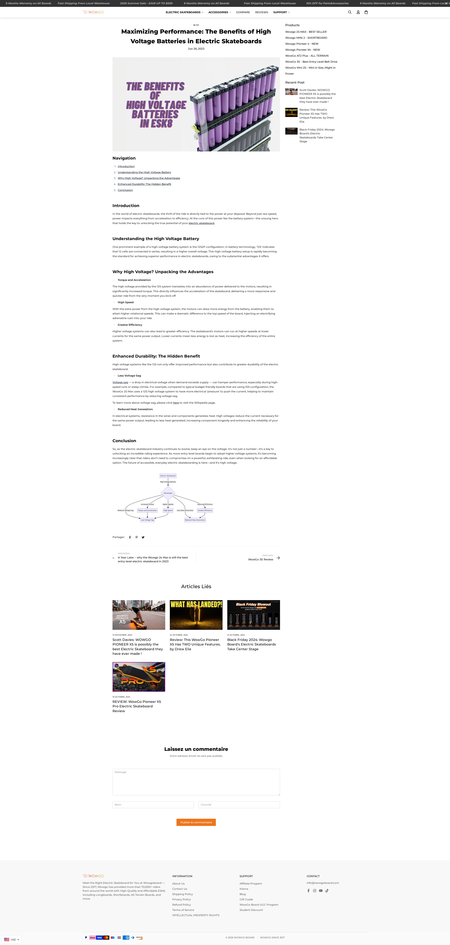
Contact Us (179, 888)
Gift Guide (246, 899)
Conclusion (125, 190)
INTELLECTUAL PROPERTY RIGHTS (195, 915)
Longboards (104, 894)
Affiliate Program (251, 883)
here (176, 402)
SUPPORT (280, 12)
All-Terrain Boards (143, 894)
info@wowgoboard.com (323, 882)
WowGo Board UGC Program (259, 904)
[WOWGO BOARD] (93, 12)
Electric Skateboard (116, 882)
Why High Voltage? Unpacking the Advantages (149, 178)
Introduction (126, 166)
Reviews (261, 12)
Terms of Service (183, 910)
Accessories (218, 12)
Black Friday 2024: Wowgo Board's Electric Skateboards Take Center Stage (251, 644)
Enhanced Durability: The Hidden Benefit (144, 184)
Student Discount (251, 910)
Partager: (118, 537)
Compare (243, 12)
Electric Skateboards (183, 12)
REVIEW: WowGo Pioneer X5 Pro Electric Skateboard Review (136, 706)
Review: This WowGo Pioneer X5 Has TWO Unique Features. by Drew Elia (195, 644)
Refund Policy (181, 904)
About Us (178, 883)
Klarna (244, 888)
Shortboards (121, 894)
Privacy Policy (181, 899)
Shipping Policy (182, 894)
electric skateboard (201, 223)
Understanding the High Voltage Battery (144, 172)
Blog (196, 25)
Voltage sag (120, 382)
